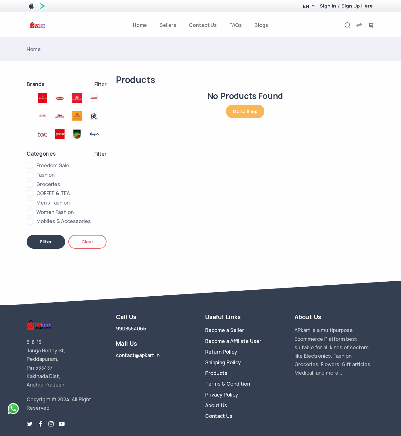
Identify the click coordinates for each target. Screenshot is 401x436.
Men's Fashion (53, 202)
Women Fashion (55, 212)
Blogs (261, 25)
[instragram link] (51, 424)
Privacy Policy (221, 394)
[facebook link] (40, 424)
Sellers (167, 25)
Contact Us (203, 25)
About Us (216, 405)
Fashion (45, 174)
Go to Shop (245, 111)
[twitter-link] (30, 424)
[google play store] (42, 7)
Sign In (328, 6)
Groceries (48, 184)
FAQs (235, 25)
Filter (100, 84)
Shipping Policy (223, 362)
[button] (306, 6)
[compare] (359, 25)
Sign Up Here (357, 6)
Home (140, 25)
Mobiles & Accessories (63, 221)
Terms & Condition (227, 383)
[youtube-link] (62, 424)
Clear (87, 242)
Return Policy (221, 351)
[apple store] (31, 7)
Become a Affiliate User (233, 341)
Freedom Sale (52, 165)
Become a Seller (224, 330)
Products (216, 373)
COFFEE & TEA (53, 193)
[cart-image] (370, 25)
